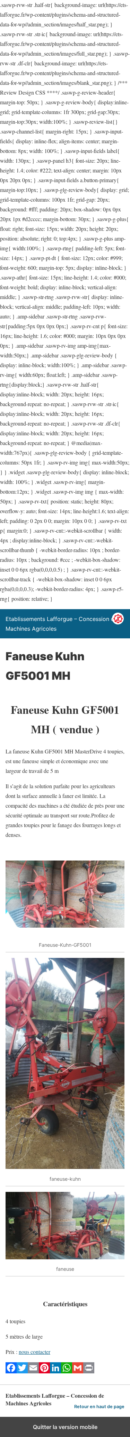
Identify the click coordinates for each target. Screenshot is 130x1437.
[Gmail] (77, 1371)
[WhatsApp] (66, 1371)
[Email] (33, 1371)
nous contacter (34, 1351)
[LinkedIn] (55, 1371)
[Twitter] (22, 1371)
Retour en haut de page (99, 1406)
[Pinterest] (44, 1371)
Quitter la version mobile (65, 1426)
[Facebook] (11, 1371)
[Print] (88, 1371)
